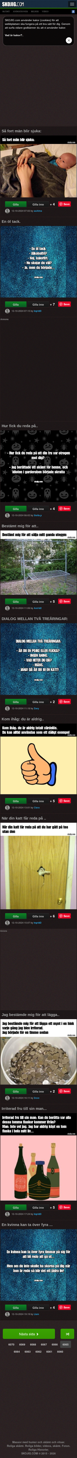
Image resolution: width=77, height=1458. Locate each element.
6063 (28, 1351)
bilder (35, 11)
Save (67, 204)
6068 (33, 1344)
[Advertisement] (38, 87)
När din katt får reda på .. (24, 818)
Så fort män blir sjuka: (21, 131)
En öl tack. (11, 221)
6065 (66, 1344)
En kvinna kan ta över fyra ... (27, 1225)
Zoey (36, 708)
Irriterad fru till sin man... (24, 1108)
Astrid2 (38, 608)
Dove (36, 1098)
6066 (55, 1344)
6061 (49, 1351)
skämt (6, 11)
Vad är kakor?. (14, 35)
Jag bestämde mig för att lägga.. (30, 1015)
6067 (44, 1344)
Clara (37, 807)
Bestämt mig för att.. (20, 526)
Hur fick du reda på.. (20, 426)
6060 (60, 1351)
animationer (20, 11)
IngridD (37, 310)
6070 (11, 1344)
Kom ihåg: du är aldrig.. (23, 719)
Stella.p (38, 515)
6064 (17, 1351)
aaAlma (38, 210)
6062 (38, 1351)
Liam (36, 1314)
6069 (22, 1344)
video (45, 11)
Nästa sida (27, 1333)
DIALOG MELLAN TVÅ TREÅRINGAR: (35, 619)
